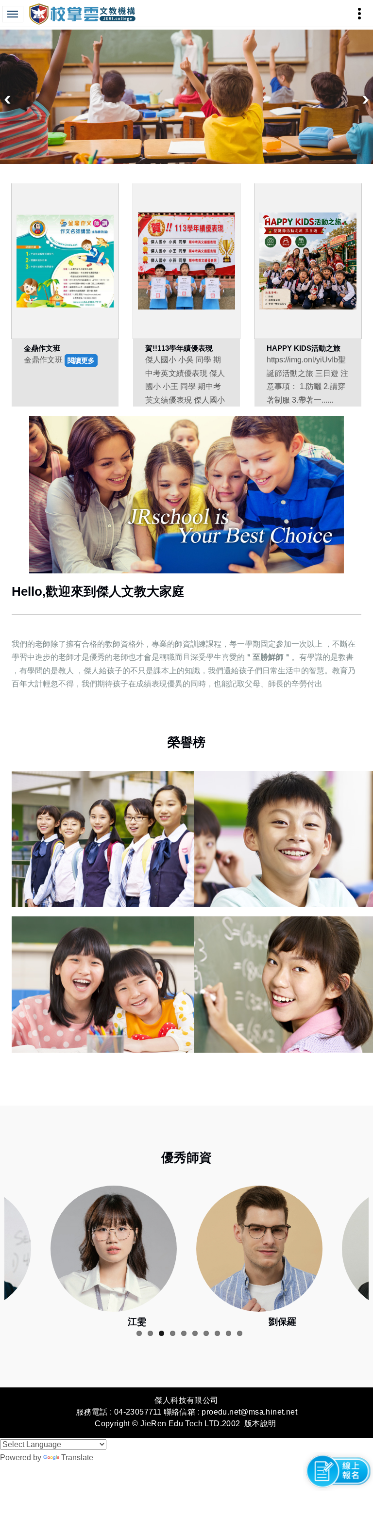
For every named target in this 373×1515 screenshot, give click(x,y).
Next (365, 100)
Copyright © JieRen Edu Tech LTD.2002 (167, 1423)
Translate (77, 1457)
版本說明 (260, 1423)
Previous (7, 100)
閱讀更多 (81, 360)
